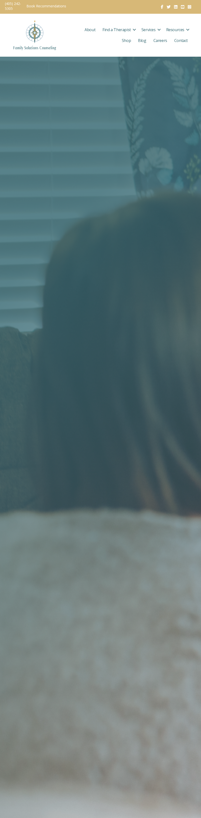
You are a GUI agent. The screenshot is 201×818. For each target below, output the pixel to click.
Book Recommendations (46, 6)
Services (148, 29)
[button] (134, 29)
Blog (142, 40)
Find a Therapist (116, 29)
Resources (175, 29)
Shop (126, 40)
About (90, 29)
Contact (181, 40)
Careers (160, 40)
